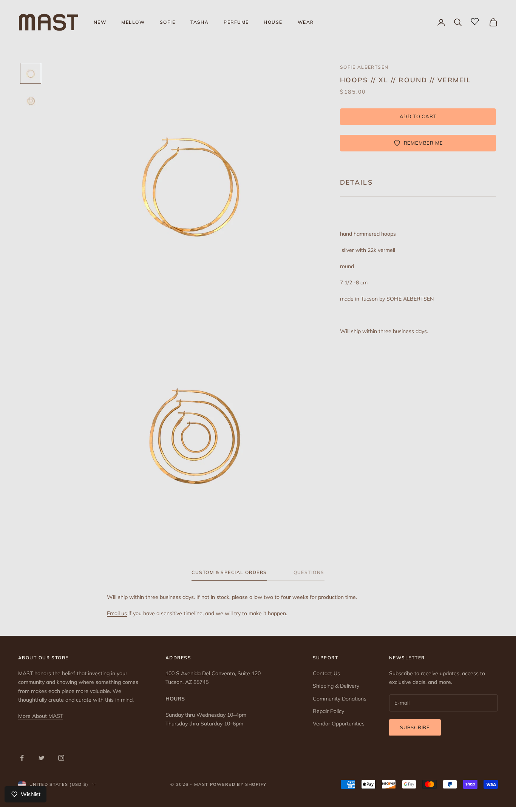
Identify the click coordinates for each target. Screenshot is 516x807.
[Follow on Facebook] (22, 758)
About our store (43, 657)
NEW (100, 22)
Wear (306, 22)
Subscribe (415, 727)
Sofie (167, 22)
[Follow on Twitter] (41, 758)
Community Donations (339, 698)
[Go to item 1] (30, 73)
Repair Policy (328, 711)
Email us (117, 613)
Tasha (199, 22)
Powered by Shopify (238, 784)
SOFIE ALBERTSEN (364, 67)
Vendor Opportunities (339, 723)
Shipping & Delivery (336, 685)
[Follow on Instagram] (61, 758)
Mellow (133, 22)
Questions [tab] (309, 572)
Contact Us (326, 673)
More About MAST (40, 716)
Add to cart (418, 116)
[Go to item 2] (30, 100)
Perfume (236, 22)
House (273, 22)
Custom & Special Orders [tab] (229, 572)
